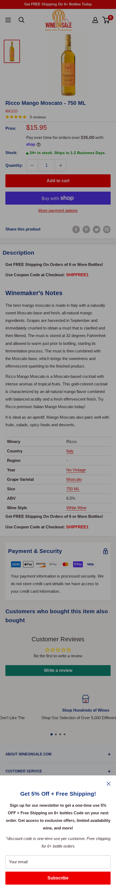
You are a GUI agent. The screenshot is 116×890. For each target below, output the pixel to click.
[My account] (95, 20)
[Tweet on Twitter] (96, 229)
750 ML (73, 488)
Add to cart (58, 180)
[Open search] (22, 20)
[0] (106, 20)
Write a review (58, 670)
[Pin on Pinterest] (86, 229)
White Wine (76, 507)
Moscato (74, 479)
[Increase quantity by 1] (60, 165)
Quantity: (14, 165)
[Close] (109, 783)
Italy (70, 451)
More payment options (58, 210)
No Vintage (76, 470)
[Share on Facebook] (76, 229)
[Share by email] (107, 229)
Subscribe (58, 878)
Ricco (11, 111)
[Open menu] (8, 20)
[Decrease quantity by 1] (32, 165)
